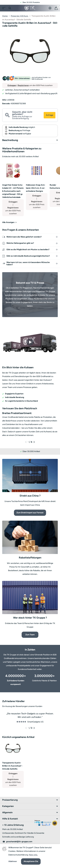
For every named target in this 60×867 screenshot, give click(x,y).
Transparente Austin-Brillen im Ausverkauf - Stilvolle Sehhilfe (12, 766)
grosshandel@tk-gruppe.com (19, 841)
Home (5, 16)
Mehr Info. (33, 855)
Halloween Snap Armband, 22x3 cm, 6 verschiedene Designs (35, 188)
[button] (26, 442)
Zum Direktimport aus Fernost (30, 512)
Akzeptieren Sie (31, 861)
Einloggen (12, 85)
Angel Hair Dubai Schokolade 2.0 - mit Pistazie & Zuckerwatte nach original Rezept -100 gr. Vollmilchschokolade (13, 191)
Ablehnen (12, 861)
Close (9, 8)
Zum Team (30, 634)
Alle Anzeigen (8, 222)
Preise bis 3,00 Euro (19, 16)
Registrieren (23, 85)
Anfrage (49, 115)
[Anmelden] (50, 8)
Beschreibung (10, 140)
